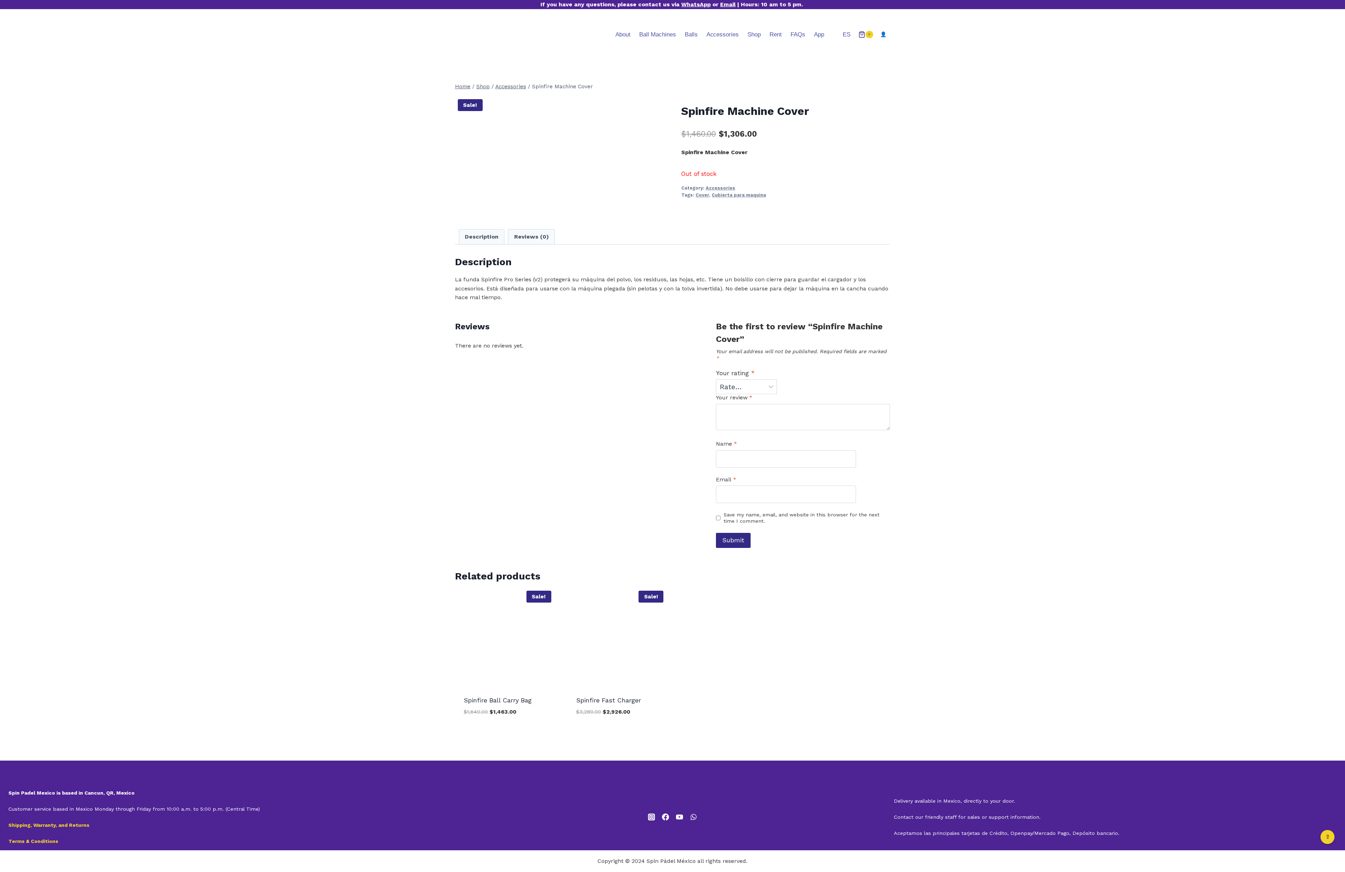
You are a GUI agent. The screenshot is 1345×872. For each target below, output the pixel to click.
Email (728, 4)
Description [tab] (481, 236)
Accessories (722, 34)
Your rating (735, 373)
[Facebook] (665, 817)
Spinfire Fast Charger (608, 700)
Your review (734, 397)
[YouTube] (679, 817)
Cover (702, 195)
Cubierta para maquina (739, 195)
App (819, 34)
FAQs (798, 34)
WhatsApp (696, 4)
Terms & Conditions (33, 841)
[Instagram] (651, 817)
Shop (754, 34)
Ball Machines (657, 34)
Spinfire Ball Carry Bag (498, 700)
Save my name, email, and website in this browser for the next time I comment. (802, 518)
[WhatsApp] (694, 817)
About (622, 34)
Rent (776, 34)
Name (726, 443)
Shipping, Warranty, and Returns (48, 825)
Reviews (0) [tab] (531, 236)
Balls (691, 34)
